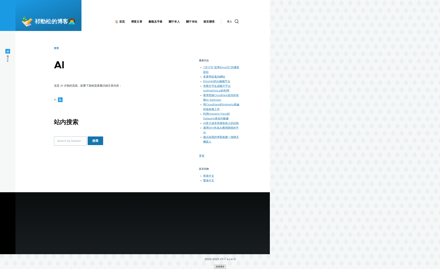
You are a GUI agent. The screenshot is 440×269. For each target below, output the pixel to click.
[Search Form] (236, 21)
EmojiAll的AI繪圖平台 (216, 81)
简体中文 (208, 176)
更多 (202, 155)
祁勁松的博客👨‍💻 (55, 21)
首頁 (56, 48)
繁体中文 (208, 180)
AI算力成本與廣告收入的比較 (221, 123)
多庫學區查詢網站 (214, 76)
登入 (229, 21)
